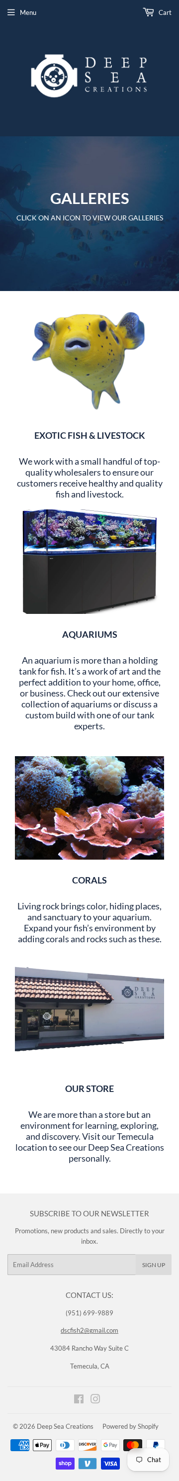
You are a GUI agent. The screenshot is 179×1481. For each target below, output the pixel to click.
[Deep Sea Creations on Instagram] (95, 1400)
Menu (28, 12)
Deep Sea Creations (65, 1426)
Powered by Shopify (130, 1426)
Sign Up (153, 1265)
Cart (164, 12)
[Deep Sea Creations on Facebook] (79, 1400)
